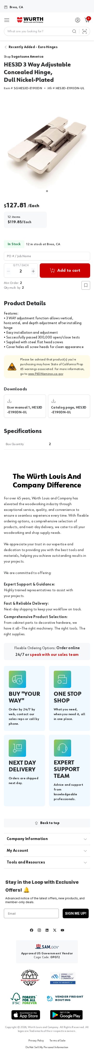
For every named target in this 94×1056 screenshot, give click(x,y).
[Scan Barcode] (84, 31)
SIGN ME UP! (75, 913)
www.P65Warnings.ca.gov (45, 374)
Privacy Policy (36, 1040)
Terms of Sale (58, 1040)
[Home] (30, 20)
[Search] (74, 31)
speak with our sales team (54, 655)
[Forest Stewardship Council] (24, 998)
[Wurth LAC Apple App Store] (25, 1015)
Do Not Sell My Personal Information (47, 1047)
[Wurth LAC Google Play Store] (66, 1015)
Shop (23, 56)
